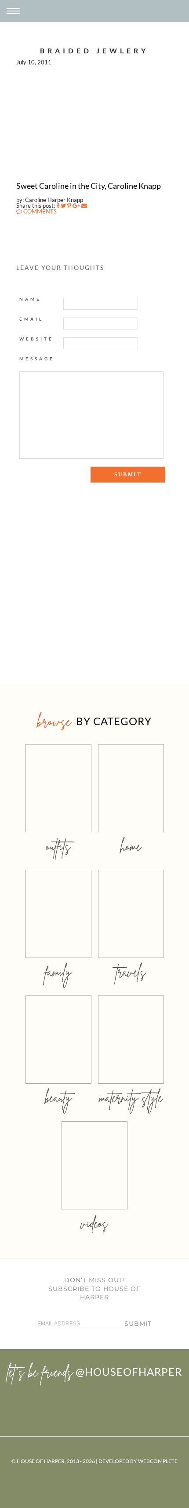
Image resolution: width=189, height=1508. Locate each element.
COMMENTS (39, 211)
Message (37, 358)
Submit (138, 1324)
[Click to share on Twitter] (63, 205)
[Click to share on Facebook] (57, 205)
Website (36, 338)
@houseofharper (129, 1371)
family (58, 972)
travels (131, 972)
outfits (58, 846)
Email (31, 319)
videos (94, 1223)
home (130, 846)
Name (30, 299)
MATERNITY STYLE (131, 1098)
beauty (58, 1098)
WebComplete (158, 1461)
